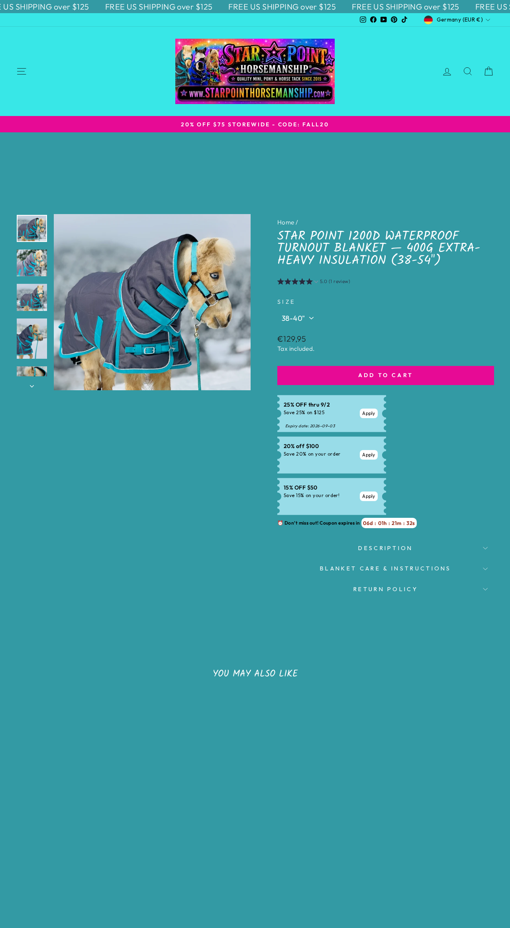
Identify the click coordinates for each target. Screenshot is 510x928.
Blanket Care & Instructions (385, 568)
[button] (313, 282)
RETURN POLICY (385, 589)
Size (286, 301)
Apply (368, 413)
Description (385, 548)
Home (285, 222)
